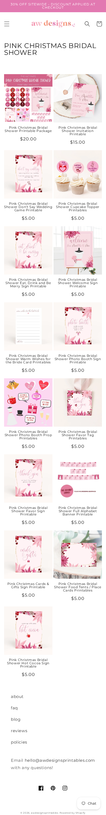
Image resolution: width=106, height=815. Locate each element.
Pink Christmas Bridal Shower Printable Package (28, 129)
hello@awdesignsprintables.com (60, 760)
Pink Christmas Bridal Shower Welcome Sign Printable (78, 283)
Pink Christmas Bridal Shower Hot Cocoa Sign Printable (28, 663)
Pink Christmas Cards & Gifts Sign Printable (28, 585)
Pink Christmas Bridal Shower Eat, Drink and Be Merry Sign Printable (28, 283)
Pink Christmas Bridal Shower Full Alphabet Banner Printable (77, 511)
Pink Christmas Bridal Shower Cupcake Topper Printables (77, 207)
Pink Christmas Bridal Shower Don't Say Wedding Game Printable (28, 207)
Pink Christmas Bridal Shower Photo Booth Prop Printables (28, 435)
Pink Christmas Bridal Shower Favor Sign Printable (28, 511)
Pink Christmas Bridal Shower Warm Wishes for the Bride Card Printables (28, 359)
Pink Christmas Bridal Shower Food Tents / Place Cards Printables (77, 587)
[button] (7, 24)
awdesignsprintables (44, 812)
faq (14, 707)
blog (15, 719)
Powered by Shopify (73, 812)
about (17, 696)
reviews (19, 730)
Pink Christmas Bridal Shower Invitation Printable (77, 131)
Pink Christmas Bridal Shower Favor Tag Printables (77, 435)
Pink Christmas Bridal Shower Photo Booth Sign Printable (78, 359)
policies (19, 742)
